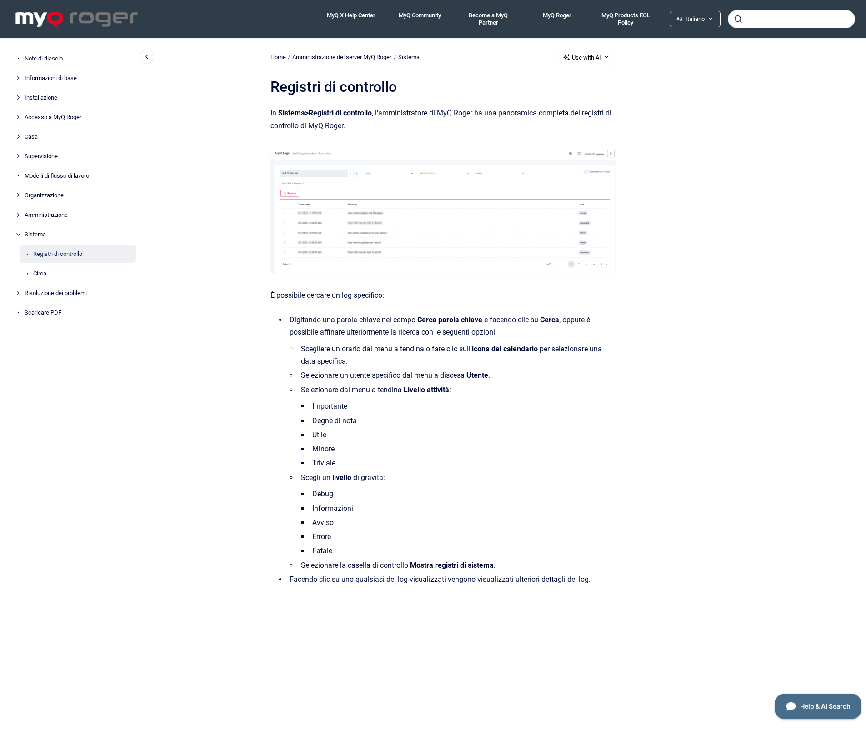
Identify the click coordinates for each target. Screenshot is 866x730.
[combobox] (791, 19)
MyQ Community (420, 15)
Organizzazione (44, 195)
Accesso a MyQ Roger (53, 117)
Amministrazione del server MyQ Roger (341, 57)
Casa (31, 136)
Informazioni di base (51, 78)
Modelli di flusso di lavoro (57, 175)
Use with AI (586, 57)
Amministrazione (46, 214)
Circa (39, 273)
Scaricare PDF (43, 312)
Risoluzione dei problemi (56, 293)
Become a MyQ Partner (488, 19)
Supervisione (41, 156)
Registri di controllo (57, 253)
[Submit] (738, 19)
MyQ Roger (557, 15)
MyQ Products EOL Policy (625, 19)
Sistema (35, 234)
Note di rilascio (44, 58)
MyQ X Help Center (351, 15)
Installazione (41, 97)
